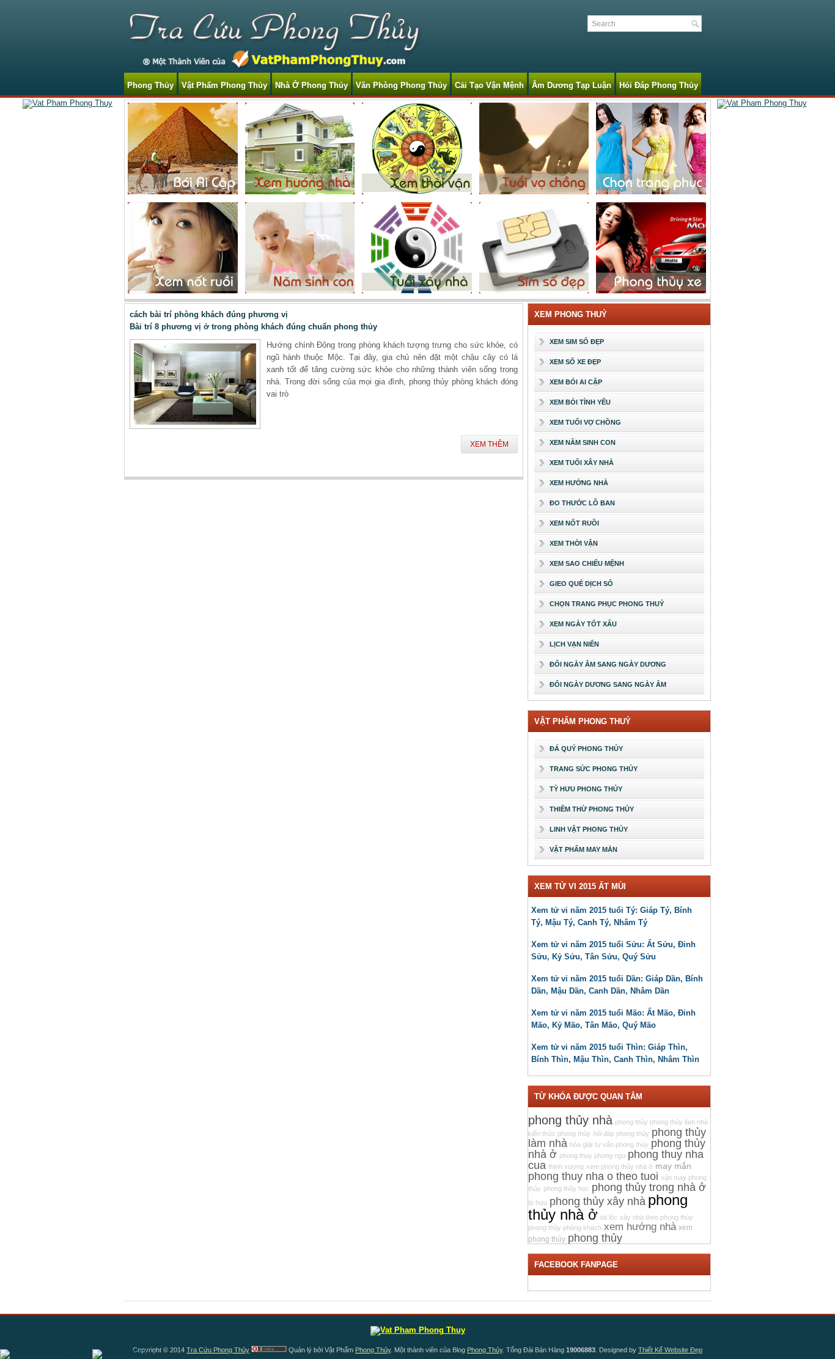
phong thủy (595, 1238)
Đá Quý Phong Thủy (586, 748)
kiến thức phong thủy (559, 1133)
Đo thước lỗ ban (582, 503)
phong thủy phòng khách (564, 1227)
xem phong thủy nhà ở (619, 1166)
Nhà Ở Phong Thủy (311, 85)
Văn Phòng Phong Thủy (401, 85)
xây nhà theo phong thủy (656, 1217)
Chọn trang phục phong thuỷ (607, 603)
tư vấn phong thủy (622, 1144)
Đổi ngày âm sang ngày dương (608, 664)
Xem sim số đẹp (577, 341)
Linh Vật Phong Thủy (589, 829)
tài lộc (608, 1217)
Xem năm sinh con (583, 442)
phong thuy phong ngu (592, 1155)
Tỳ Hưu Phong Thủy (586, 789)
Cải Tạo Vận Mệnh (489, 85)
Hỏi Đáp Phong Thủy (658, 85)
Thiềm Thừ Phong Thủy (592, 809)
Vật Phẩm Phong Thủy (224, 85)
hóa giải (581, 1144)
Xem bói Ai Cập (576, 382)
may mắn (673, 1166)
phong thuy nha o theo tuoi (593, 1176)
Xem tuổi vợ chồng (585, 422)
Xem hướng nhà (579, 482)
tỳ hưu (537, 1202)
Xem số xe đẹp (575, 361)
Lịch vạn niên (574, 644)
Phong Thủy (150, 85)
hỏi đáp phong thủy (621, 1133)
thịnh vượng (566, 1166)
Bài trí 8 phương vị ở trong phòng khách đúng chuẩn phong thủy (253, 326)
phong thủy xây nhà (598, 1201)
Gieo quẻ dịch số (581, 583)
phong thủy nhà (570, 1120)
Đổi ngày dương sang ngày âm (608, 684)
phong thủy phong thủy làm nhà (661, 1122)
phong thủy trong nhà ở (649, 1187)
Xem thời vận (574, 543)
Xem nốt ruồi (574, 523)
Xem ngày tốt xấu (583, 624)
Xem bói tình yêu (580, 402)
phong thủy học (566, 1188)
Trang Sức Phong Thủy (594, 768)
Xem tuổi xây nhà (582, 462)
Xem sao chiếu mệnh (587, 563)
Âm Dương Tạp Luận (571, 85)
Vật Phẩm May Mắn (583, 849)
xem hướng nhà (640, 1227)
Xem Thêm (489, 444)
